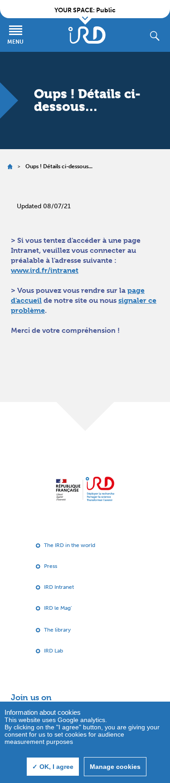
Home (10, 166)
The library (57, 629)
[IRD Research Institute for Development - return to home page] (85, 488)
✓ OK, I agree (52, 766)
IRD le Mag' (58, 608)
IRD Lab (53, 650)
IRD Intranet (59, 587)
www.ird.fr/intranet (44, 270)
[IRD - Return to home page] (87, 35)
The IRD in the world (69, 545)
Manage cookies (115, 766)
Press (50, 566)
